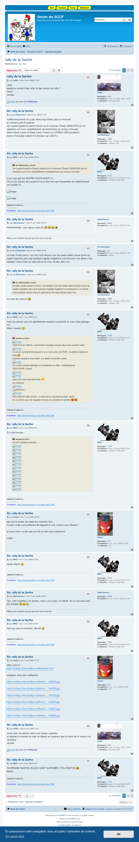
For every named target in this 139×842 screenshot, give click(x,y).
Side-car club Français (73, 822)
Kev (25, 64)
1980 (110, 139)
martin (100, 537)
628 (109, 96)
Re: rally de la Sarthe (20, 110)
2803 (110, 223)
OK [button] (119, 834)
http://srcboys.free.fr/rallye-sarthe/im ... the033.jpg (33, 695)
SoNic (100, 92)
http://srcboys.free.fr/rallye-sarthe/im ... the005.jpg (33, 688)
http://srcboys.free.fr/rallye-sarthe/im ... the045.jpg (33, 715)
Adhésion (84, 8)
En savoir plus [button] (15, 836)
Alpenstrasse (103, 219)
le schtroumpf (103, 247)
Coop (72, 8)
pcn (20, 64)
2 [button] (128, 70)
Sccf (52, 8)
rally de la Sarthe (18, 60)
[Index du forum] (21, 26)
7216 (110, 176)
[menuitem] (26, 46)
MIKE (99, 172)
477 (109, 541)
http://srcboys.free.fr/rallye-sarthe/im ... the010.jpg (33, 681)
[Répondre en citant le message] (88, 77)
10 (109, 251)
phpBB (61, 815)
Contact (62, 8)
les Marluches (103, 135)
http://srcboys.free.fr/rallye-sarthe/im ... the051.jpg (33, 708)
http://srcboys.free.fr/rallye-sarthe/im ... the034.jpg (33, 702)
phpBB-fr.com (74, 819)
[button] (132, 70)
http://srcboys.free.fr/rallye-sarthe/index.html (30, 668)
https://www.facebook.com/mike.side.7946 (35, 211)
